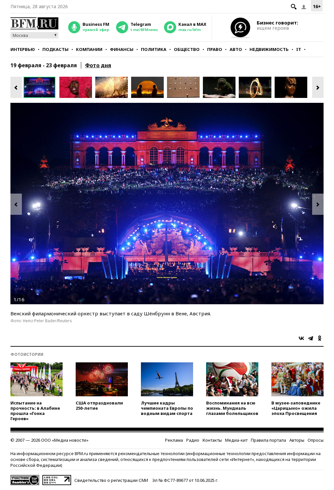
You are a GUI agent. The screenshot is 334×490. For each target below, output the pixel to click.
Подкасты (55, 49)
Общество (187, 49)
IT (298, 49)
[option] (41, 87)
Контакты (212, 440)
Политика (153, 49)
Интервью (22, 49)
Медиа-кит (236, 440)
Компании (89, 49)
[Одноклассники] (320, 338)
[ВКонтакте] (301, 338)
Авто (236, 49)
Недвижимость (269, 49)
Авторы (296, 440)
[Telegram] (310, 338)
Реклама (174, 440)
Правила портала (268, 440)
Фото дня (98, 65)
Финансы (121, 49)
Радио (192, 440)
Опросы (316, 440)
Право (214, 49)
